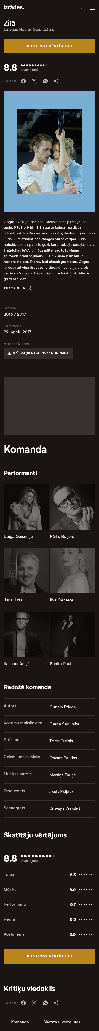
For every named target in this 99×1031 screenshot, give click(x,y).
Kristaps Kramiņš (65, 809)
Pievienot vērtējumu (49, 46)
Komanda (20, 1022)
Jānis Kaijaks (61, 792)
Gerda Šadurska (64, 724)
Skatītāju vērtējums (62, 1022)
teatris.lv (15, 288)
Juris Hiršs (13, 600)
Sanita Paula (62, 663)
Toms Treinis (61, 740)
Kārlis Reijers (62, 536)
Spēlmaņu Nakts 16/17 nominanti (41, 353)
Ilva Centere (61, 600)
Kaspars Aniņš (16, 663)
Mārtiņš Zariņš (63, 775)
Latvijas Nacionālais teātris (29, 29)
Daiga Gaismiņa (18, 536)
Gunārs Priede (63, 707)
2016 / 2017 (15, 314)
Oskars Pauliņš (63, 757)
